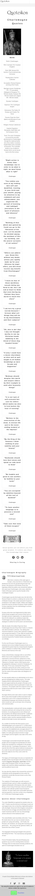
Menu (32, 2)
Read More (21, 892)
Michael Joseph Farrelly (18, 576)
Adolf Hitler (23, 761)
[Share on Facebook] (13, 558)
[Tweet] (18, 558)
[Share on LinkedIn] (22, 558)
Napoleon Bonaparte (13, 761)
